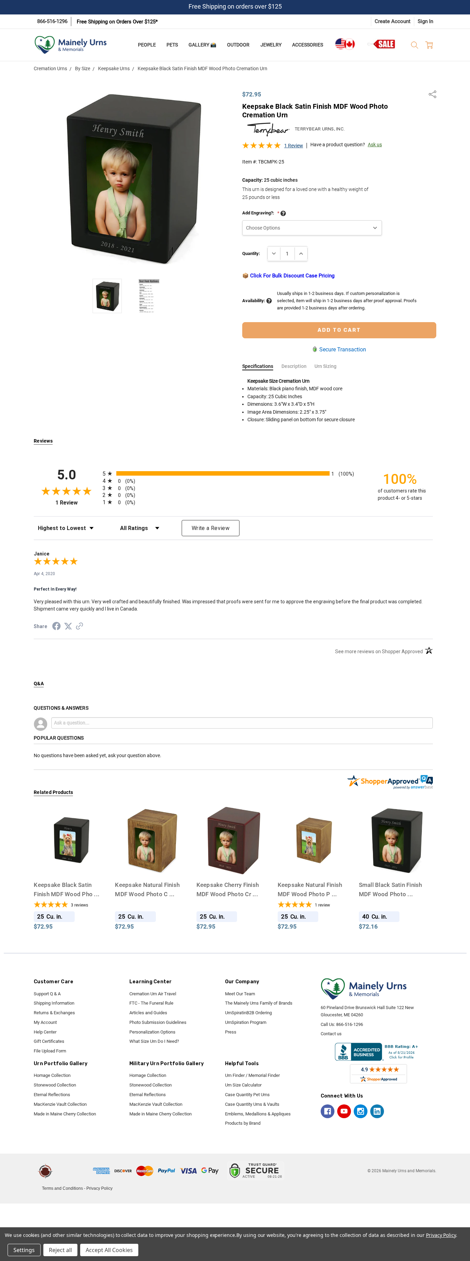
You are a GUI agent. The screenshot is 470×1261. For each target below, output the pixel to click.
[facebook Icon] (327, 1111)
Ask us (375, 144)
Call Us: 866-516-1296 (342, 1024)
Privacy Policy (99, 1188)
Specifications (257, 366)
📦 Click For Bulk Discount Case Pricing (288, 276)
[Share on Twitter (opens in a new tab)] (68, 626)
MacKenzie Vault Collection (60, 1104)
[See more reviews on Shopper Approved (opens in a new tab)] (79, 627)
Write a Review (210, 528)
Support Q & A (47, 993)
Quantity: (251, 253)
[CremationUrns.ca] (344, 44)
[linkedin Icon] (377, 1111)
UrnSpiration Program (245, 1022)
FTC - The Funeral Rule (151, 1003)
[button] (74, 1171)
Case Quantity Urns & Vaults (252, 1104)
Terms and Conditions (62, 1188)
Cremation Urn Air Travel (152, 993)
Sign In (425, 21)
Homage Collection (52, 1075)
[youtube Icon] (344, 1111)
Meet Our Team (240, 993)
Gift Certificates (49, 1041)
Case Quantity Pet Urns (247, 1094)
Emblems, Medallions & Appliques (258, 1113)
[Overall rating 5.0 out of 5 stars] (261, 147)
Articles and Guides (148, 1012)
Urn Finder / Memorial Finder (252, 1075)
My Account (45, 1022)
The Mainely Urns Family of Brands (258, 1003)
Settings (24, 1250)
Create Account (392, 21)
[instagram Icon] (360, 1111)
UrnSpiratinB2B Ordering (248, 1012)
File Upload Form (50, 1050)
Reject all (60, 1250)
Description (294, 366)
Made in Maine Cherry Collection (65, 1113)
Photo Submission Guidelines (157, 1022)
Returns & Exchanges (54, 1012)
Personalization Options (152, 1032)
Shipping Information (54, 1003)
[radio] (233, 473)
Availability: (254, 300)
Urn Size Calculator (243, 1085)
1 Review (293, 145)
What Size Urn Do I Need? (154, 1041)
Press (230, 1032)
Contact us (331, 1033)
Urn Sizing (325, 366)
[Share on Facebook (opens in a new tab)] (56, 627)
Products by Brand (242, 1123)
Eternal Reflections (52, 1094)
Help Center (45, 1032)
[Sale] (382, 44)
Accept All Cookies (109, 1250)
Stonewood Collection (55, 1085)
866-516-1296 (52, 21)
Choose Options (70, 863)
